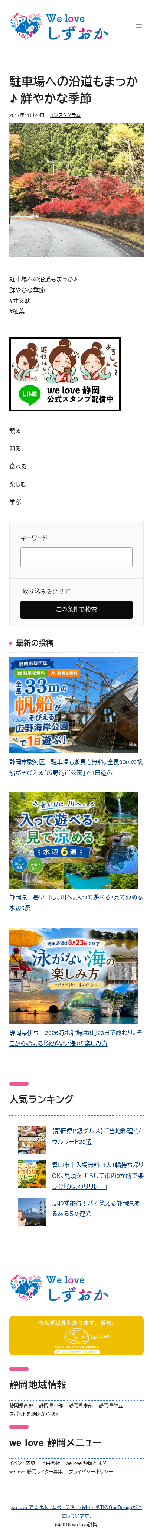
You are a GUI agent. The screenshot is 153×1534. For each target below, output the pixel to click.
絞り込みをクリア (46, 591)
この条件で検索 (76, 609)
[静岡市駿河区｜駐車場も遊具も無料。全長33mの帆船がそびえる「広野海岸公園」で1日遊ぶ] (73, 707)
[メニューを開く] (139, 26)
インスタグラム (65, 114)
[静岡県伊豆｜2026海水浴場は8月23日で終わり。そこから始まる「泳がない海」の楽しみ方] (73, 977)
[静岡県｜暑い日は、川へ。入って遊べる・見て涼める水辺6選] (73, 842)
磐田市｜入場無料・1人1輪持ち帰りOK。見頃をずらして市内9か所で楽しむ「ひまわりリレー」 (98, 1175)
